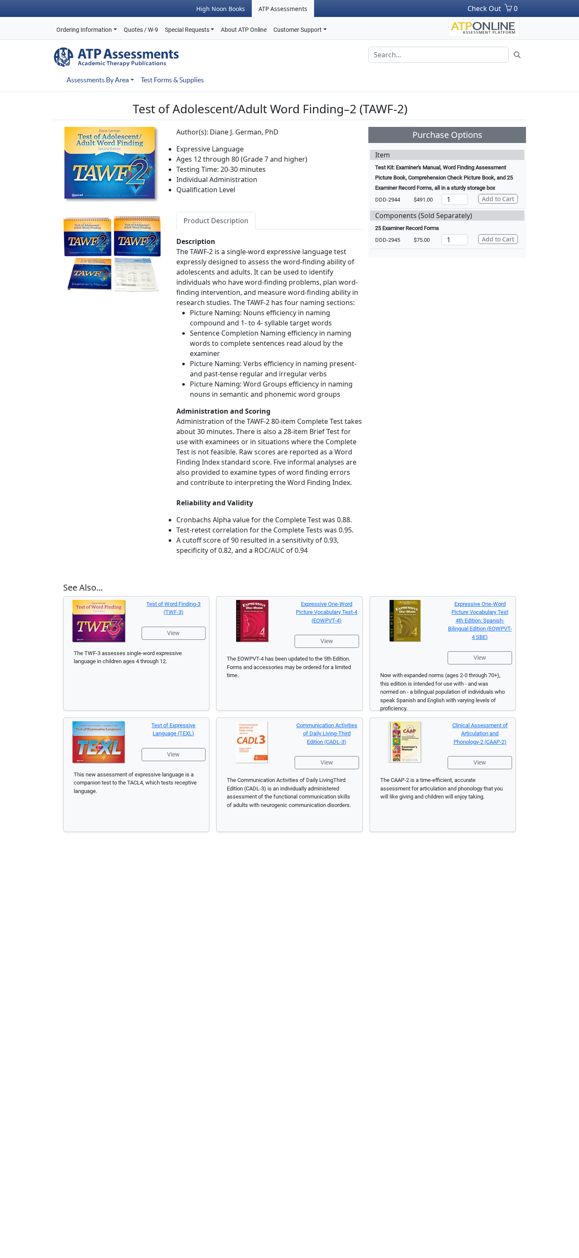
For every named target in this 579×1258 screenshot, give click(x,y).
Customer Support (297, 29)
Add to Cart (498, 199)
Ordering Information (84, 29)
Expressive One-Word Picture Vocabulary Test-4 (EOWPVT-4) (326, 612)
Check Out (484, 8)
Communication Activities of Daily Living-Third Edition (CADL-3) (326, 733)
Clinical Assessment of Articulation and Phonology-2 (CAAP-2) (480, 733)
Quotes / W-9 (141, 29)
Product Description (216, 220)
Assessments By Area (98, 80)
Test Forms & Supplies (172, 80)
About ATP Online (244, 29)
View (173, 633)
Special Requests (187, 29)
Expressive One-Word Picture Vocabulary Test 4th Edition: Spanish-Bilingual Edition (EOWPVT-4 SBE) (480, 620)
